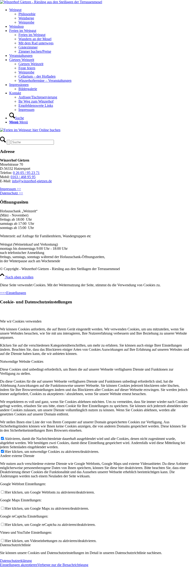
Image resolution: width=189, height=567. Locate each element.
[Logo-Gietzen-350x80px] (51, 2)
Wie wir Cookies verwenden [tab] (20, 321)
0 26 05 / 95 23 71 (26, 173)
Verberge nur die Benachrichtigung (62, 565)
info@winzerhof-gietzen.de (32, 181)
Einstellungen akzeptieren (18, 565)
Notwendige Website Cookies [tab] (21, 361)
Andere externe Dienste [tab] (17, 456)
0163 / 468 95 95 (23, 177)
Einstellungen (16, 293)
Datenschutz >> (11, 193)
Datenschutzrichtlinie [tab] (15, 545)
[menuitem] (99, 16)
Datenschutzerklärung (16, 561)
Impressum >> (10, 189)
